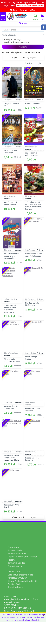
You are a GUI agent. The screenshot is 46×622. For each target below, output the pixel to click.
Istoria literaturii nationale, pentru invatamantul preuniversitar (10, 308)
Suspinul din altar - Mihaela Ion (11, 151)
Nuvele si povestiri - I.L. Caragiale (32, 304)
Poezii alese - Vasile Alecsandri (32, 409)
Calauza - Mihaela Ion (33, 103)
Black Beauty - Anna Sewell (11, 506)
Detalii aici (36, 620)
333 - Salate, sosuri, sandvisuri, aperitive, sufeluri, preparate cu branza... (33, 205)
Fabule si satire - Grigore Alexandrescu (12, 360)
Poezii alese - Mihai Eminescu (32, 459)
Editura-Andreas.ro (23, 599)
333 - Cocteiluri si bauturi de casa (10, 203)
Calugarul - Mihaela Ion (11, 104)
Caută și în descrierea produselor (17, 42)
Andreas (18, 100)
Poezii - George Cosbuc (31, 358)
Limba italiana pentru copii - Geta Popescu (33, 255)
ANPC (6, 596)
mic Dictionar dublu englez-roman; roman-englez (11, 256)
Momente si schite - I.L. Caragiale (11, 407)
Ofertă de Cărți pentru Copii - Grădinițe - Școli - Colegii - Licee (23, 4)
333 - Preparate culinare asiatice (31, 154)
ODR (14, 596)
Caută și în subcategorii (13, 39)
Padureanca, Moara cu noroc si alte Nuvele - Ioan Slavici (11, 457)
